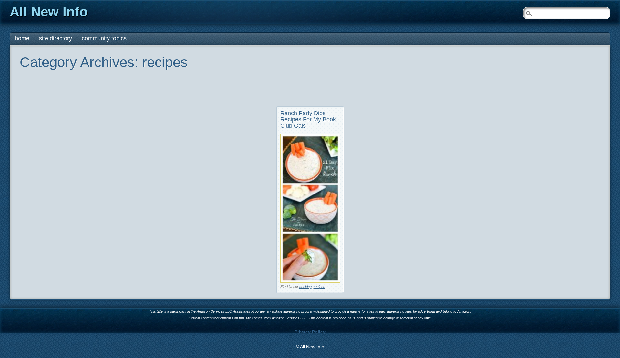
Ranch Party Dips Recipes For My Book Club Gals (308, 119)
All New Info (49, 11)
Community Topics (104, 38)
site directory (55, 38)
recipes (319, 287)
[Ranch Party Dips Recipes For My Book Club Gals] (310, 281)
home (22, 38)
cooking (305, 287)
